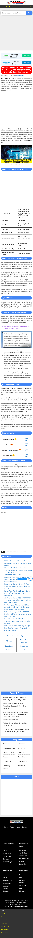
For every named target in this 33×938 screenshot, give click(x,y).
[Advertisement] (16, 33)
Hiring (18, 827)
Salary (21, 875)
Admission (15, 6)
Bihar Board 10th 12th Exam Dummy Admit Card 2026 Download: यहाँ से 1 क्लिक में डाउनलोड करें (16, 579)
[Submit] (29, 13)
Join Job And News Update (16, 636)
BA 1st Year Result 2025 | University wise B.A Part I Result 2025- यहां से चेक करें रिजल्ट (17, 621)
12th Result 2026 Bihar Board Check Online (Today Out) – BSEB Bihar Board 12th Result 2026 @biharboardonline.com (15, 715)
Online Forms (7, 856)
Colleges (6, 859)
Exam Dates (7, 853)
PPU (20, 888)
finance (21, 861)
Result (8, 6)
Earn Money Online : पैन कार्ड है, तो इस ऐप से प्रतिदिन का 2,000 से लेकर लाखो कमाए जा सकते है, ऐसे (17, 586)
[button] (31, 579)
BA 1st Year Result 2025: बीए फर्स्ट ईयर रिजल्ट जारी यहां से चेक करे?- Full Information (17, 593)
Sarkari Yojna (22, 757)
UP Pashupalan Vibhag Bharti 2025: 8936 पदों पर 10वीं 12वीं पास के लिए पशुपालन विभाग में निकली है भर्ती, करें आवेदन (17, 607)
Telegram (9, 641)
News (5, 875)
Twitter (8, 650)
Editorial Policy (22, 902)
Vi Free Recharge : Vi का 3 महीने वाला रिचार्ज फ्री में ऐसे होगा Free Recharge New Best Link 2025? (17, 614)
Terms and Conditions (16, 904)
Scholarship (7, 761)
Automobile (23, 856)
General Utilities (12, 551)
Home (2, 6)
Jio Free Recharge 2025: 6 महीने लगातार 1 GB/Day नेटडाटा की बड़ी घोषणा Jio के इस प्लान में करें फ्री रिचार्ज (17, 600)
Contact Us (15, 900)
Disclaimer (24, 900)
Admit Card (21, 744)
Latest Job (23, 6)
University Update (6, 767)
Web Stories (4, 932)
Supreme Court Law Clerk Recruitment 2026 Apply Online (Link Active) (16, 730)
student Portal (22, 761)
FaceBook (8, 646)
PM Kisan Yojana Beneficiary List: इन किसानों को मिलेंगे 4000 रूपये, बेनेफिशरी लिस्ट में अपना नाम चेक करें (17, 628)
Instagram (24, 646)
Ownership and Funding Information (16, 907)
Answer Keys (7, 862)
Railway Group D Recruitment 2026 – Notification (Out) (16, 724)
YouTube (24, 650)
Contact (24, 827)
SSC (20, 878)
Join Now (26, 56)
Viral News (24, 551)
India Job (6, 848)
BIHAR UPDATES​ (9, 748)
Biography (6, 891)
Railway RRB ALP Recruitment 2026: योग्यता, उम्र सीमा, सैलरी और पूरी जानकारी (15, 699)
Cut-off (5, 851)
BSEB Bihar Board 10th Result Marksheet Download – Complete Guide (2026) (18, 563)
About (12, 827)
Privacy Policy (10, 902)
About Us (8, 900)
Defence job (22, 748)
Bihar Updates (24, 858)
